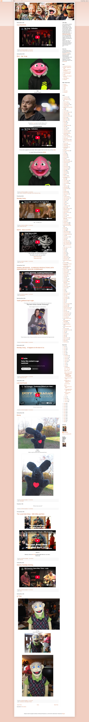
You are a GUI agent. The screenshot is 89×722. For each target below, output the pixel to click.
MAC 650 (65, 207)
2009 (65, 420)
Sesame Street (66, 286)
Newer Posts (19, 704)
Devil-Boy (65, 143)
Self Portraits (65, 283)
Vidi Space (65, 333)
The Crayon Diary (66, 314)
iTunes (64, 179)
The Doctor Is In (66, 315)
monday (64, 221)
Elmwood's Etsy (38, 258)
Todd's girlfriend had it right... (26, 300)
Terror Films (65, 311)
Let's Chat (65, 200)
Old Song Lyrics (66, 236)
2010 (65, 418)
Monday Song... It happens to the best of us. (30, 347)
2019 (65, 404)
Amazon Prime (66, 103)
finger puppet (65, 159)
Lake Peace (65, 199)
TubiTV (64, 88)
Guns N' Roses (66, 167)
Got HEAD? (65, 92)
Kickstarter (65, 191)
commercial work (66, 130)
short (64, 290)
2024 (65, 349)
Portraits (30, 701)
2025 (65, 348)
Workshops (65, 341)
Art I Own (65, 110)
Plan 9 (64, 249)
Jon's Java (65, 182)
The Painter (65, 322)
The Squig (65, 328)
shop (64, 289)
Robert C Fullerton (66, 269)
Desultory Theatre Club (67, 140)
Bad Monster (65, 114)
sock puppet (65, 297)
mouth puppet (26, 701)
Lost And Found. (22, 383)
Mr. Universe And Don (67, 225)
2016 (65, 409)
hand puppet (65, 169)
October (66, 358)
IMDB (64, 74)
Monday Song (22, 226)
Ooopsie (64, 238)
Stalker (64, 299)
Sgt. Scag (33, 123)
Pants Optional (66, 78)
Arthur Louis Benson (67, 112)
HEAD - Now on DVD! (24, 230)
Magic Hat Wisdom (66, 208)
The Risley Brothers (66, 324)
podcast (64, 252)
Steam (64, 301)
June (65, 364)
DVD (64, 149)
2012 (65, 415)
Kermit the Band (66, 188)
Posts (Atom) (24, 706)
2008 (65, 421)
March (66, 398)
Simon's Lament (66, 293)
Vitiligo (64, 335)
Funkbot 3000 (65, 162)
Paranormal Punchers (67, 244)
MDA (64, 213)
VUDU (64, 336)
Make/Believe (65, 209)
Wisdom (64, 340)
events (64, 153)
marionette (65, 211)
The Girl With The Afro (67, 318)
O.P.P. (64, 235)
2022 (65, 352)
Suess (64, 310)
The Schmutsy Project (67, 326)
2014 (65, 412)
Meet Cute (65, 215)
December (66, 355)
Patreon (64, 248)
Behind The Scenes (66, 116)
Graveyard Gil (65, 166)
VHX (64, 332)
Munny (64, 227)
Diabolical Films (66, 144)
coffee (64, 126)
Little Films (65, 203)
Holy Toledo (65, 173)
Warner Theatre (66, 337)
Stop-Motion (65, 306)
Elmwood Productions (66, 34)
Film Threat (65, 157)
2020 (65, 403)
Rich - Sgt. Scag (22, 56)
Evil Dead (65, 154)
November (66, 357)
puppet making (66, 257)
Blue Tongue (65, 120)
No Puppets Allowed (67, 234)
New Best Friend (66, 232)
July (65, 363)
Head (22, 262)
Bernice (64, 117)
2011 (65, 417)
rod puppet (65, 272)
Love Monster (65, 205)
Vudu (64, 89)
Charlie (64, 124)
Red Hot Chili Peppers (67, 260)
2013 (65, 414)
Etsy (20, 262)
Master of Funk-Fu (66, 212)
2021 (65, 354)
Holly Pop (65, 171)
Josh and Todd (66, 183)
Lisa (64, 201)
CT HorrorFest (65, 135)
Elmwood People (66, 150)
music (25, 226)
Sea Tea (64, 280)
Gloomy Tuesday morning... (25, 565)
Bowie (64, 121)
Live (64, 204)
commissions (22, 701)
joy (63, 184)
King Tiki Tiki (65, 192)
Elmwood (65, 61)
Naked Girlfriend (66, 231)
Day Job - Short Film (67, 136)
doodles (64, 145)
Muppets (64, 228)
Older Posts (56, 704)
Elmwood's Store (38, 256)
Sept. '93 (64, 285)
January (66, 401)
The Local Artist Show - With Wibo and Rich (30, 514)
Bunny (19, 415)
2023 (65, 351)
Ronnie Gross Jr (66, 273)
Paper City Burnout (66, 243)
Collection (65, 128)
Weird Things (65, 339)
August (66, 361)
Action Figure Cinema (67, 99)
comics (64, 129)
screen (64, 277)
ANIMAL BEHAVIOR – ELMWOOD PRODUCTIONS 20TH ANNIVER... (68, 375)
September (67, 360)
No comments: (30, 49)
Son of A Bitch (65, 298)
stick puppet (65, 305)
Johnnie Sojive (66, 180)
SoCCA (64, 295)
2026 (65, 346)
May (65, 366)
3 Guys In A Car (66, 98)
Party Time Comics (66, 247)
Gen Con (65, 165)
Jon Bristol (66, 432)
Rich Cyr (64, 268)
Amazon (64, 84)
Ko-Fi (64, 195)
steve (64, 302)
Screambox (65, 276)
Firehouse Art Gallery (67, 161)
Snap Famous (65, 294)
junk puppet (65, 187)
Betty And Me (65, 118)
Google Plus (65, 85)
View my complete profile (66, 433)
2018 (65, 406)
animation (65, 105)
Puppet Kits (65, 256)
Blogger (63, 713)
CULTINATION (21, 25)
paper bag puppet (66, 242)
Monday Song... (22, 198)
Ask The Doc (65, 113)
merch (64, 216)
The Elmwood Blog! (66, 73)
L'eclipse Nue (65, 196)
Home (38, 704)
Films (64, 158)
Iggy (64, 174)
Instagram (65, 79)
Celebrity (65, 122)
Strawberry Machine (66, 307)
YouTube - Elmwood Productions (67, 70)
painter (64, 239)
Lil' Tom (19, 596)
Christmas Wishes (66, 125)
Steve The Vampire (66, 303)
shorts (64, 291)
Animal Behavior (22, 295)
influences (65, 175)
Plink (64, 251)
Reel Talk (34, 554)
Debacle (64, 138)
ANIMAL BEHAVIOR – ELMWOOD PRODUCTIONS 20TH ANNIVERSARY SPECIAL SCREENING (35, 268)
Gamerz (64, 163)
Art (63, 109)
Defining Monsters (66, 139)
